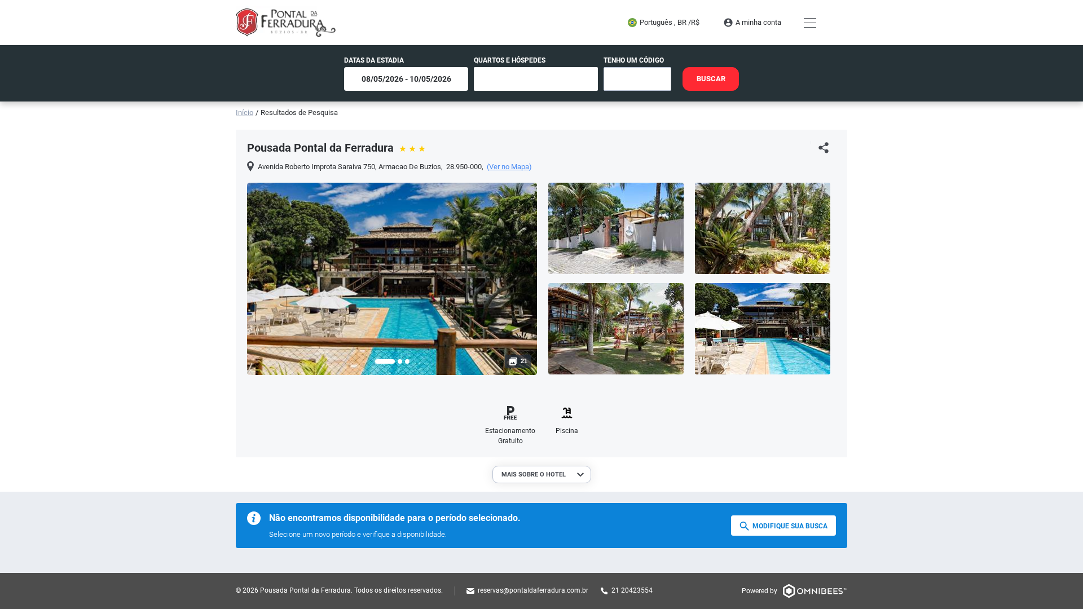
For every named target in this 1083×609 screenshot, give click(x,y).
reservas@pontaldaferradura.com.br (533, 590)
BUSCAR (711, 78)
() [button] (509, 167)
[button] (385, 361)
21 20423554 (632, 590)
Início (244, 112)
